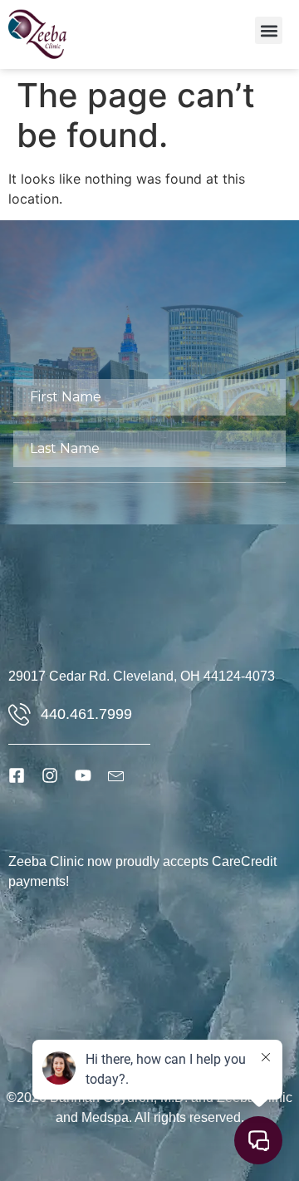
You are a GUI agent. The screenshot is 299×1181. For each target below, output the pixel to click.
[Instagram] (50, 775)
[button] (268, 30)
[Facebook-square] (16, 775)
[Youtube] (83, 775)
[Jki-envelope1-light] (116, 775)
